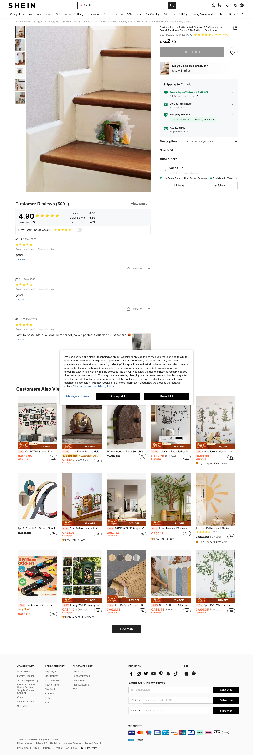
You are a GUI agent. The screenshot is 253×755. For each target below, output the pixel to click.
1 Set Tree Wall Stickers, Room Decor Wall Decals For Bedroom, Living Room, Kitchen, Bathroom (171, 528)
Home (18, 21)
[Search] (172, 5)
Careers (21, 697)
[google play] (193, 675)
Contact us (78, 671)
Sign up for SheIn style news (146, 683)
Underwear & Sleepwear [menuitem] (127, 14)
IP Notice (47, 748)
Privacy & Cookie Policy (48, 743)
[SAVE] (233, 52)
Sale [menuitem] (58, 14)
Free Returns (51, 676)
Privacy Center (24, 743)
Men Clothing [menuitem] (152, 14)
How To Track (52, 685)
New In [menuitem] (48, 14)
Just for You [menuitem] (35, 14)
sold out (192, 52)
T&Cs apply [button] (176, 107)
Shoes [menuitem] (222, 14)
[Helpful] (128, 268)
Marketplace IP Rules (28, 748)
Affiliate (48, 702)
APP (186, 666)
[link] (220, 5)
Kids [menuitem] (165, 14)
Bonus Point (79, 680)
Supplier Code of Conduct (25, 691)
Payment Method (81, 676)
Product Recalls (81, 685)
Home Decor (47, 21)
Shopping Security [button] (180, 114)
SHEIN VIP (50, 693)
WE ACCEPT (135, 726)
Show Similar (181, 70)
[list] (154, 673)
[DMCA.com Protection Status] (140, 740)
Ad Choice (71, 748)
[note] (37, 445)
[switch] (79, 230)
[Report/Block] (148, 268)
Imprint (59, 748)
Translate (20, 259)
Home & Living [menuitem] (180, 14)
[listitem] (37, 432)
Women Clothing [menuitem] (74, 14)
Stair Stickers (80, 21)
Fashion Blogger (25, 676)
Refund (48, 698)
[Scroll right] (242, 14)
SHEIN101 (22, 706)
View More (127, 628)
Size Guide (50, 689)
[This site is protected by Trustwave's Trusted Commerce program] (131, 740)
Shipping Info (51, 671)
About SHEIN (24, 671)
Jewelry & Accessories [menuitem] (203, 14)
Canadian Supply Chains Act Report (26, 685)
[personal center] (213, 5)
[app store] (186, 675)
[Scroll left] (238, 14)
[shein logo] (21, 5)
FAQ (75, 689)
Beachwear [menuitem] (93, 14)
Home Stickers (63, 21)
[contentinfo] (183, 732)
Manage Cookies (72, 743)
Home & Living (31, 21)
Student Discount (25, 701)
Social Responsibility (27, 680)
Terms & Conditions (94, 743)
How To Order (52, 680)
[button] (235, 5)
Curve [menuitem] (106, 14)
